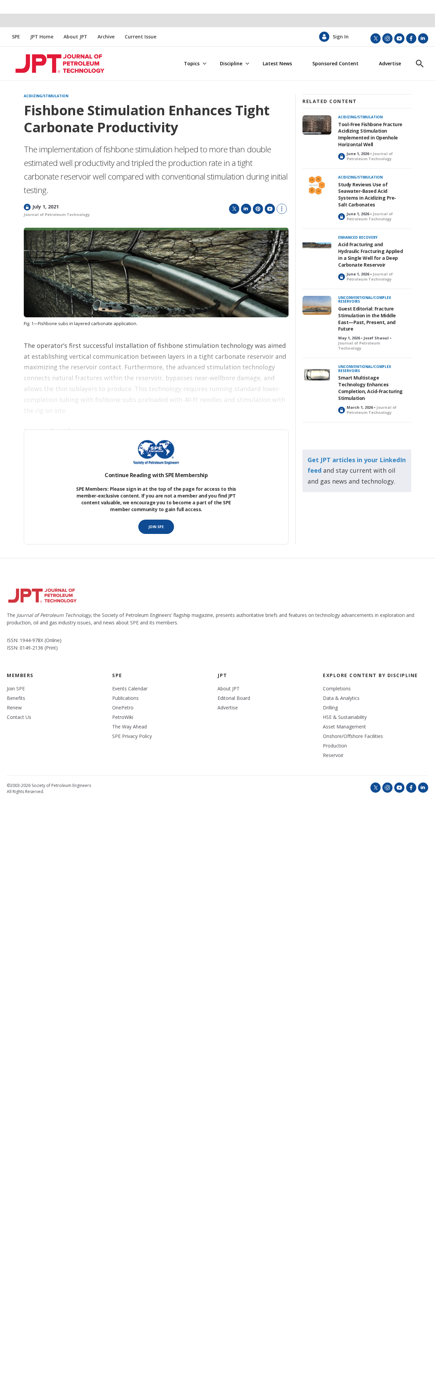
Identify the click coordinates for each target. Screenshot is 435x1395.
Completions (337, 689)
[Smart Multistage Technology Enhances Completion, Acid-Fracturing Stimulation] (316, 374)
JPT (222, 675)
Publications (125, 698)
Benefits (16, 698)
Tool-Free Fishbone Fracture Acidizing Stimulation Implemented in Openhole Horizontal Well (370, 134)
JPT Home (41, 36)
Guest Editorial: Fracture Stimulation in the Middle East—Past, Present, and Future (367, 318)
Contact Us (19, 717)
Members (20, 675)
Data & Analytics (341, 698)
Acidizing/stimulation (46, 96)
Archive (106, 36)
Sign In (341, 36)
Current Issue (140, 36)
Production (335, 746)
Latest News (277, 63)
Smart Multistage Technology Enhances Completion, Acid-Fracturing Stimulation (370, 387)
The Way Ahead (129, 727)
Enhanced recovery (358, 237)
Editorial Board (234, 698)
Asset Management (344, 727)
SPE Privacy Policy (132, 736)
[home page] (51, 63)
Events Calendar (129, 689)
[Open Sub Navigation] (204, 64)
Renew (14, 708)
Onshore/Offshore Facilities (353, 736)
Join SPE (156, 526)
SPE (16, 36)
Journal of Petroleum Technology (57, 214)
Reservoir (333, 755)
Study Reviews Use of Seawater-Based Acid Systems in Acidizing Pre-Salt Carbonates (367, 194)
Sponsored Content (335, 63)
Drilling (330, 708)
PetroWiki (122, 717)
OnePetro (123, 708)
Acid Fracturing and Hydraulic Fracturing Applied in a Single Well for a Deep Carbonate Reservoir (370, 254)
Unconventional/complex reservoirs (364, 299)
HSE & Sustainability (345, 717)
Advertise (390, 63)
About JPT (75, 36)
